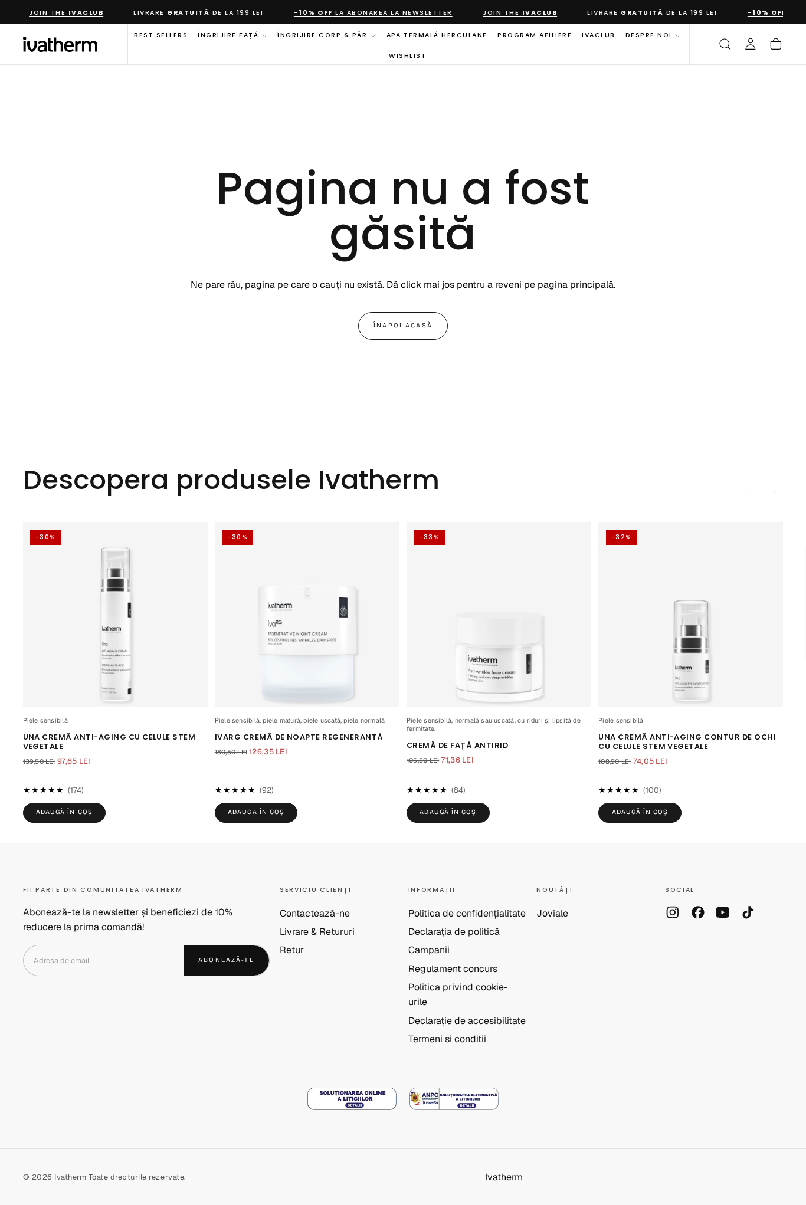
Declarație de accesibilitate (467, 1020)
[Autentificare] (750, 44)
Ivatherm (504, 1177)
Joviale (552, 913)
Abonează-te (226, 960)
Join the (58, 12)
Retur (292, 950)
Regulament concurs (452, 969)
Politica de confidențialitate (467, 913)
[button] (725, 44)
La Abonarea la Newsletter (365, 12)
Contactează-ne (315, 913)
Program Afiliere (534, 35)
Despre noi (648, 35)
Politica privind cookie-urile (458, 994)
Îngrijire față (228, 35)
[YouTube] (722, 912)
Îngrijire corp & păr (322, 35)
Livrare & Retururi (317, 931)
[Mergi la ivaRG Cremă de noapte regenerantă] (307, 614)
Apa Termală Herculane (436, 35)
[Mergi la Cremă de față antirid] (499, 614)
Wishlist (407, 55)
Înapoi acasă (403, 325)
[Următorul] (776, 492)
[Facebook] (698, 912)
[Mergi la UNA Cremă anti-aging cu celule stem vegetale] (115, 614)
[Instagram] (672, 912)
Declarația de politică (454, 931)
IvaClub (598, 35)
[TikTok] (748, 912)
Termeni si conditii (447, 1039)
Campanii (429, 950)
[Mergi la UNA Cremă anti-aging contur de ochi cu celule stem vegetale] (690, 614)
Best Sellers (161, 35)
